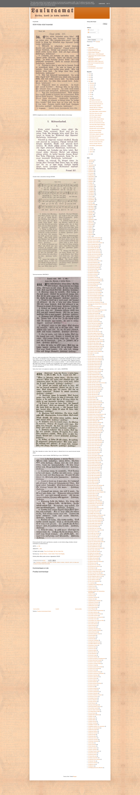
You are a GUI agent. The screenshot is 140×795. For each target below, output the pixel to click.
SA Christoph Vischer (93, 622)
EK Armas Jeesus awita (93, 241)
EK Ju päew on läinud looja (94, 300)
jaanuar (91, 151)
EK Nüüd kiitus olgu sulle (93, 412)
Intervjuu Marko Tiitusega (93, 52)
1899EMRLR (91, 219)
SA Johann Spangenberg (93, 691)
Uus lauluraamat (92, 66)
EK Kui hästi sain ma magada (94, 323)
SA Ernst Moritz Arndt (92, 632)
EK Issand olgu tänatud (93, 282)
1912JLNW (90, 224)
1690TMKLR (91, 178)
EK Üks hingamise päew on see (95, 576)
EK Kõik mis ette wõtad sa (94, 343)
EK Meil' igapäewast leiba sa (94, 374)
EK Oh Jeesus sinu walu (93, 447)
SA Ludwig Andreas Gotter (94, 711)
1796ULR (90, 196)
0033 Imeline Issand (93, 138)
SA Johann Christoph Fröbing (94, 663)
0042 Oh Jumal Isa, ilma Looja (96, 120)
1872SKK (54, 562)
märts (91, 148)
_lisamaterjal (91, 160)
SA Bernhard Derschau (93, 604)
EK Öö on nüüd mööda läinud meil (95, 571)
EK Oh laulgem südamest (93, 462)
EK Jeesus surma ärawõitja (94, 290)
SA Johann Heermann (93, 675)
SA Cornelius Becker (92, 623)
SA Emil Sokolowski (92, 625)
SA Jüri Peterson (92, 703)
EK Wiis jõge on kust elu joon (94, 554)
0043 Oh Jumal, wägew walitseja (96, 119)
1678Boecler (91, 175)
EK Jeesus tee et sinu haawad (95, 292)
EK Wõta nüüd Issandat (93, 558)
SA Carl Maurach (92, 609)
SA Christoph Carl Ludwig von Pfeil (96, 620)
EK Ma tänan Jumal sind (93, 368)
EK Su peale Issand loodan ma (95, 538)
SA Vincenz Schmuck (93, 762)
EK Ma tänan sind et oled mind (95, 369)
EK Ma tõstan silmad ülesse (94, 364)
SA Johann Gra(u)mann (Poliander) (96, 673)
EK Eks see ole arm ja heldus (94, 254)
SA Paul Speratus (92, 746)
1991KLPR (67, 562)
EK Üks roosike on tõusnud (94, 578)
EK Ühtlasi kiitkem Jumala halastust (96, 574)
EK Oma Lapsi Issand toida (94, 487)
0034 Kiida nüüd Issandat (95, 136)
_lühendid (90, 161)
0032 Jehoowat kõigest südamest (96, 139)
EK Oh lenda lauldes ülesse (94, 465)
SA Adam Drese (91, 586)
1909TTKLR (91, 223)
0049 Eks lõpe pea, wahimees (96, 107)
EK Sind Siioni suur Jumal (94, 528)
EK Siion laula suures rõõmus (94, 521)
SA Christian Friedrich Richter (94, 613)
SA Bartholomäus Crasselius (94, 600)
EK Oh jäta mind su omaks (94, 457)
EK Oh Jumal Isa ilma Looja (94, 450)
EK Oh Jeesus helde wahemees (95, 440)
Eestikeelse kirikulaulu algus (94, 50)
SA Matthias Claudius (93, 724)
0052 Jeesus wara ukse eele (95, 102)
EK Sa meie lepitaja (92, 506)
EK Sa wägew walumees (93, 511)
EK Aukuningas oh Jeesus (94, 249)
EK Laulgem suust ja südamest (95, 351)
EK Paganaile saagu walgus (94, 488)
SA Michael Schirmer (92, 733)
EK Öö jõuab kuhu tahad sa (94, 566)
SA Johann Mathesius (93, 680)
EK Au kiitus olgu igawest (93, 246)
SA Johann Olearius (92, 685)
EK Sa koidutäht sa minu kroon (95, 505)
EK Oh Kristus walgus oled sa (94, 460)
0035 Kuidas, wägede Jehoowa (96, 134)
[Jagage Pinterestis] (55, 560)
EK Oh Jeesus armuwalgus (94, 439)
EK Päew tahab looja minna (94, 497)
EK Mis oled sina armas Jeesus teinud (96, 382)
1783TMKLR (91, 193)
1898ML (90, 217)
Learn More (102, 3)
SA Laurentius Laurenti (93, 708)
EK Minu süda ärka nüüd (93, 381)
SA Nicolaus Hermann (93, 739)
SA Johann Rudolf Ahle (93, 688)
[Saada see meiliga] (49, 560)
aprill (91, 98)
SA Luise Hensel (92, 713)
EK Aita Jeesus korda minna (94, 237)
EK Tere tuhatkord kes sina (94, 546)
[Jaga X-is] (52, 560)
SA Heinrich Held (92, 648)
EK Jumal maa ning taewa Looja (95, 302)
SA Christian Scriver (92, 618)
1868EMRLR (91, 209)
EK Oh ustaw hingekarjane (94, 477)
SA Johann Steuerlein (93, 693)
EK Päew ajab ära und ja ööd (94, 490)
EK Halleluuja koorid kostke (94, 264)
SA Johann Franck (92, 670)
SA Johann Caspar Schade (94, 661)
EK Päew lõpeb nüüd (93, 493)
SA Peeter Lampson (92, 747)
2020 (89, 154)
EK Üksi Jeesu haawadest (94, 581)
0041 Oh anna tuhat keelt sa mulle (97, 122)
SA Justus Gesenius (92, 701)
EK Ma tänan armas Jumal (94, 366)
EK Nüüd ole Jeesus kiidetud (94, 415)
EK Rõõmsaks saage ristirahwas (95, 502)
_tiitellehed (90, 166)
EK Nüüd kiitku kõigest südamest (95, 409)
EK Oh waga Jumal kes (93, 480)
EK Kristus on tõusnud (93, 320)
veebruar (92, 149)
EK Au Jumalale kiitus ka (93, 244)
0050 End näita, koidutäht (95, 105)
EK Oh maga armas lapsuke (94, 467)
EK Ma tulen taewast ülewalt (94, 363)
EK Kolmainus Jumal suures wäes (95, 315)
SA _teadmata (91, 583)
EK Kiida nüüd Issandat (93, 313)
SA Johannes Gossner (93, 696)
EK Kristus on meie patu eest (94, 318)
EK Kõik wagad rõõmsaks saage (95, 346)
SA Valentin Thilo (92, 761)
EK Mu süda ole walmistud (94, 391)
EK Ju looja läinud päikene (94, 299)
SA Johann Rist (91, 686)
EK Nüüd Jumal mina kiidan (94, 404)
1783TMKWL (91, 194)
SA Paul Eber (91, 742)
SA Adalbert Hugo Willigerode (94, 584)
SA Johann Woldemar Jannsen (95, 694)
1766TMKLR (38, 562)
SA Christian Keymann (93, 615)
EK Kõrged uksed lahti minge (94, 348)
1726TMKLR (91, 186)
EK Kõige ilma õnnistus (93, 338)
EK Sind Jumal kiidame (93, 526)
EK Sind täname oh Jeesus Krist (95, 530)
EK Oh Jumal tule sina (93, 454)
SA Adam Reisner (92, 588)
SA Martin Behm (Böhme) (93, 714)
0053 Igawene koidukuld (94, 100)
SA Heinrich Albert (92, 647)
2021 (89, 81)
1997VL (71, 562)
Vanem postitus (78, 609)
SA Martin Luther (92, 718)
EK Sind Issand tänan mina (94, 525)
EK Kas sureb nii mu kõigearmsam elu (96, 310)
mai (90, 96)
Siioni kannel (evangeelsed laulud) (96, 63)
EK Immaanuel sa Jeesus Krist (95, 279)
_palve (89, 163)
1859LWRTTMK (91, 204)
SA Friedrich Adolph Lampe (94, 633)
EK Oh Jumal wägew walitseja (95, 455)
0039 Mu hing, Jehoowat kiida (96, 126)
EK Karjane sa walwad (93, 308)
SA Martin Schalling (92, 723)
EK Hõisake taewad (92, 270)
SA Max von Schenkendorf (94, 728)
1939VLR (90, 231)
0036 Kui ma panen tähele (95, 132)
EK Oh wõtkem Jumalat (93, 482)
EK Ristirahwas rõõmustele (94, 500)
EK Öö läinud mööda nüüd (94, 569)
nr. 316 (38, 546)
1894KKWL (90, 216)
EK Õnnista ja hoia (92, 563)
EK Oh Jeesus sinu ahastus (94, 445)
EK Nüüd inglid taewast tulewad (95, 402)
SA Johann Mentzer (92, 681)
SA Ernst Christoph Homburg (94, 630)
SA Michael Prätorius (92, 731)
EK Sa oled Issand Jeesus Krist (95, 508)
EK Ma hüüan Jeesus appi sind (95, 358)
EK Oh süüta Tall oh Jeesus (94, 473)
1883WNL (90, 214)
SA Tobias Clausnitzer (93, 757)
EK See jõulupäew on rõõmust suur (96, 515)
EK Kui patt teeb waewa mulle (94, 328)
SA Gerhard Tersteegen (93, 640)
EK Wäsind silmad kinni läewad (95, 561)
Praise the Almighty (59, 553)
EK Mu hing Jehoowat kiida (94, 386)
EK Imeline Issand (92, 275)
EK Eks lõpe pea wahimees (94, 251)
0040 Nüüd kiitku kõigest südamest (97, 124)
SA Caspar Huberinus (93, 612)
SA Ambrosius (91, 595)
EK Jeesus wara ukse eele (94, 294)
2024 (89, 75)
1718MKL (90, 183)
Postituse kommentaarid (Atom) (44, 611)
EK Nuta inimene (92, 397)
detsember (92, 83)
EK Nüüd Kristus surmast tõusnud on (96, 414)
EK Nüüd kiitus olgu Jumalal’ (94, 411)
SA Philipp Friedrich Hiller (93, 751)
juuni (91, 94)
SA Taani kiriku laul (92, 756)
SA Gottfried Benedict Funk (94, 642)
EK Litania (90, 354)
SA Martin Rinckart (92, 721)
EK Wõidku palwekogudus (94, 556)
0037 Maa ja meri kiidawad (95, 130)
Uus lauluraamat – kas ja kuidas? (95, 68)
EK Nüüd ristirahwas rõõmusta (95, 422)
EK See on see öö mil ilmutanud (95, 518)
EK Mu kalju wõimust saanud (94, 389)
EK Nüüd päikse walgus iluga (94, 419)
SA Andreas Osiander (93, 597)
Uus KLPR (90, 64)
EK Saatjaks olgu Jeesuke (94, 513)
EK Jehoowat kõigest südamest (95, 295)
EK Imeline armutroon (93, 274)
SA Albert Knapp (91, 594)
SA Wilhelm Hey (91, 764)
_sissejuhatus (91, 165)
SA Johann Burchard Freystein (95, 660)
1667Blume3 (91, 171)
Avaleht (57, 609)
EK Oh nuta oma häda (93, 470)
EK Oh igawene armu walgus (94, 432)
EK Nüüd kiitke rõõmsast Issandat (95, 407)
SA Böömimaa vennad (93, 605)
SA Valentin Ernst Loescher (94, 759)
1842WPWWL (44, 562)
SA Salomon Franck (92, 752)
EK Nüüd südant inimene (93, 424)
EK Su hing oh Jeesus (93, 531)
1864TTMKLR (91, 208)
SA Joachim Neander (93, 656)
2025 (89, 74)
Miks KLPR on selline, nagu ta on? (95, 61)
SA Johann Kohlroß (92, 678)
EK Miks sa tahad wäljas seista (95, 376)
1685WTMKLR (91, 176)
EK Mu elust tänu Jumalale (94, 384)
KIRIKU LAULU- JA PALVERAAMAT (96, 54)
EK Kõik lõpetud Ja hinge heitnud (95, 341)
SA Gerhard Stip (91, 638)
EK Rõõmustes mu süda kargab (95, 503)
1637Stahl (90, 168)
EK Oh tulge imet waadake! (94, 475)
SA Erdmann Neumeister (93, 628)
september (92, 88)
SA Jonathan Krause (92, 698)
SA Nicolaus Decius (92, 737)
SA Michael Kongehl (92, 729)
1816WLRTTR (91, 198)
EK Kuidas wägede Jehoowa (94, 333)
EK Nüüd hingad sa (92, 399)
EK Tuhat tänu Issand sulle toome (95, 548)
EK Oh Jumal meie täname (94, 452)
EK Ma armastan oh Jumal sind (95, 356)
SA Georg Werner (92, 637)
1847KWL (90, 203)
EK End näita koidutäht (93, 257)
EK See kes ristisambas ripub (94, 516)
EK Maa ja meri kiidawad (93, 372)
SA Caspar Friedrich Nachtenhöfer (95, 610)
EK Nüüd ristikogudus (93, 420)
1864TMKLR (49, 562)
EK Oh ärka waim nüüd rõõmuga (95, 485)
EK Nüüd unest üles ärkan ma (94, 429)
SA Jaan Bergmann (92, 653)
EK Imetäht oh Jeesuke (93, 277)
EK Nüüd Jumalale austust (94, 406)
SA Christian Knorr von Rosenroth (95, 617)
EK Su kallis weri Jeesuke (94, 533)
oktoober (92, 87)
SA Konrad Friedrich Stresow (94, 706)
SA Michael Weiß (92, 734)
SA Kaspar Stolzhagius (93, 704)
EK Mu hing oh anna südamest (95, 387)
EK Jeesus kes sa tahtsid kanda (95, 289)
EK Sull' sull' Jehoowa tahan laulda (96, 541)
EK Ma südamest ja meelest (94, 361)
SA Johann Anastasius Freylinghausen (96, 658)
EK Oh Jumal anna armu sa (94, 449)
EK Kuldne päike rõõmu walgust (95, 336)
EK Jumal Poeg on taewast (94, 306)
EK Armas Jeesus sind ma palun (95, 242)
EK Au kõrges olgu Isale (93, 247)
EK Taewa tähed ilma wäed (94, 545)
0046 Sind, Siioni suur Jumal (95, 113)
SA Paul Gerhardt (92, 744)
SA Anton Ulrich (91, 599)
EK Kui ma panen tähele (93, 326)
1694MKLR (90, 181)
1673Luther (90, 173)
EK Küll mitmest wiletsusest (94, 349)
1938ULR (59, 562)
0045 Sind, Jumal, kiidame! (95, 115)
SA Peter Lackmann (92, 749)
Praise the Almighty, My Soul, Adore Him (53, 551)
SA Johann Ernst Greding (93, 668)
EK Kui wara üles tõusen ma (94, 331)
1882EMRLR (91, 213)
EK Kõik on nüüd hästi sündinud (95, 344)
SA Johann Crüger (92, 665)
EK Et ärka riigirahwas (93, 262)
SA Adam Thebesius (92, 589)
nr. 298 (40, 548)
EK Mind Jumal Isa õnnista (94, 379)
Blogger (74, 776)
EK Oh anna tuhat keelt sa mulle (95, 430)
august (91, 90)
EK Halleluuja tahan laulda (94, 266)
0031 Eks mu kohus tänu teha (95, 141)
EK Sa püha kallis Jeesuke (94, 510)
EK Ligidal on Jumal (92, 353)
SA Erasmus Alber (92, 627)
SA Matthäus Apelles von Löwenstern (96, 726)
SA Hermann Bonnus (92, 651)
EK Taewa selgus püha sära (94, 543)
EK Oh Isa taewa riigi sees (94, 434)
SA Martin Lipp (91, 716)
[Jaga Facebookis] (53, 560)
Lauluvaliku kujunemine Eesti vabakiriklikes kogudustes (94, 59)
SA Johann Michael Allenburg (94, 683)
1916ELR (90, 226)
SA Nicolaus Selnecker (93, 741)
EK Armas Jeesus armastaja (94, 239)
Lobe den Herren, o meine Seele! (47, 553)
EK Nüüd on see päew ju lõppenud (96, 417)
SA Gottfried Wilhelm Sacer (94, 643)
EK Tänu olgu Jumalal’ (93, 549)
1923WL (90, 227)
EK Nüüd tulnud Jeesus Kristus (95, 427)
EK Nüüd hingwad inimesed (94, 401)
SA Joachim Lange (92, 655)
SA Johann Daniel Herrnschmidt (43, 563)
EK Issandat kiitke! (92, 285)
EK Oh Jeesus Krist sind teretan (95, 442)
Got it (108, 3)
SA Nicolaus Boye (92, 736)
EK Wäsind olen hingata (93, 559)
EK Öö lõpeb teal (92, 568)
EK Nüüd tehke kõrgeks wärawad (95, 425)
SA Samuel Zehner (92, 754)
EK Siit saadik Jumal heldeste (94, 523)
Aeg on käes (91, 47)
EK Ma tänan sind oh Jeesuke (94, 371)
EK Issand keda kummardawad (95, 280)
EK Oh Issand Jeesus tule (93, 437)
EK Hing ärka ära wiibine (93, 267)
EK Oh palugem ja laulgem (94, 472)
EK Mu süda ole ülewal (93, 392)
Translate (98, 41)
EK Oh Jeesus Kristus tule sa (94, 444)
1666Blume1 (91, 170)
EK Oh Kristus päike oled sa (94, 458)
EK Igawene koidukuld (93, 272)
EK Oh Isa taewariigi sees (93, 435)
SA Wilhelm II (91, 766)
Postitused (91, 30)
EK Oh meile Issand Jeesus (94, 468)
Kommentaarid (92, 32)
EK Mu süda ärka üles (93, 394)
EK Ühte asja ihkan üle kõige (94, 573)
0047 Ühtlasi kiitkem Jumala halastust (97, 111)
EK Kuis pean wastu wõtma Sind (95, 334)
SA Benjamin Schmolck (93, 602)
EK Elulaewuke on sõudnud (94, 256)
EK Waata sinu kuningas (93, 553)
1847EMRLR (91, 201)
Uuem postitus (36, 609)
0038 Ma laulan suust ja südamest (97, 128)
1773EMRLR (91, 191)
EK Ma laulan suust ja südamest (95, 359)
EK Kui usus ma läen (92, 330)
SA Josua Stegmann (92, 699)
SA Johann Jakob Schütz (93, 676)
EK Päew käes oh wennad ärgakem (96, 492)
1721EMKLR (91, 184)
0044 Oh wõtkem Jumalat (95, 117)
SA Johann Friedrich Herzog (94, 671)
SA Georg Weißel (92, 635)
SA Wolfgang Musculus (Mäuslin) (95, 767)
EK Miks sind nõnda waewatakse (95, 377)
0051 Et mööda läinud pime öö (96, 103)
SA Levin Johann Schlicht (93, 709)
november (92, 85)
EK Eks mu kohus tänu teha (94, 252)
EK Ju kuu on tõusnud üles (94, 297)
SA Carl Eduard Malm (93, 607)
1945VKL (63, 562)
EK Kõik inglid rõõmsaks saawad (95, 339)
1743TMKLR (91, 188)
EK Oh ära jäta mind (92, 483)
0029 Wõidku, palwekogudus (95, 145)
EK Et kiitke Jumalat (92, 259)
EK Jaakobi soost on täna (93, 287)
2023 (89, 77)
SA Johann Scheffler (92, 690)
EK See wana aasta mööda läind (95, 520)
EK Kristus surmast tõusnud (94, 321)
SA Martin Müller (91, 719)
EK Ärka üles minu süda (93, 564)
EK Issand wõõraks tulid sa (94, 284)
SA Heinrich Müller (92, 650)
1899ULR (90, 221)
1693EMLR (90, 179)
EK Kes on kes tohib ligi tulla (94, 311)
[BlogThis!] (50, 560)
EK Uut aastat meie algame (94, 551)
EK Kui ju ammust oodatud (94, 325)
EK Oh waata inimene (93, 478)
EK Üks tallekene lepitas (93, 579)
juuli (91, 92)
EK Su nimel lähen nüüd (93, 535)
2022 (89, 79)
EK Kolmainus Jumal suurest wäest (96, 316)
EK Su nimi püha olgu (93, 536)
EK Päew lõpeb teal (92, 495)
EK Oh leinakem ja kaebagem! (95, 463)
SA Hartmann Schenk (93, 645)
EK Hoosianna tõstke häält (94, 269)
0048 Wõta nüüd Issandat (95, 109)
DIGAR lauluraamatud (93, 49)
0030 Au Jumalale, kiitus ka (95, 143)
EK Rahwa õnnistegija (93, 498)
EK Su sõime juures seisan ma (95, 540)
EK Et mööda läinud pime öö (94, 260)
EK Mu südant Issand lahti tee (94, 396)
